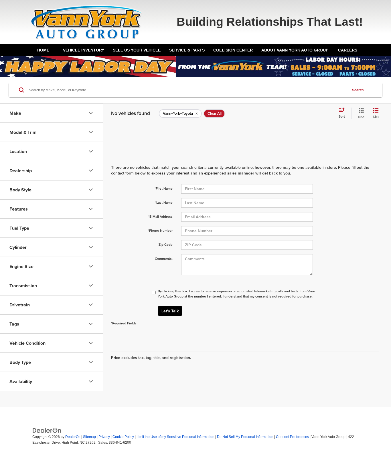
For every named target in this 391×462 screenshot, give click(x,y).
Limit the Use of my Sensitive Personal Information (175, 437)
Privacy (104, 437)
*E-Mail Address (160, 216)
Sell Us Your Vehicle (137, 50)
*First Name (164, 188)
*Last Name (164, 202)
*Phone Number (160, 230)
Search (358, 90)
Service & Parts (187, 50)
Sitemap (89, 437)
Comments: (164, 258)
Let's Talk (170, 311)
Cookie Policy (123, 437)
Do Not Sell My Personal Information (245, 437)
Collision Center (233, 50)
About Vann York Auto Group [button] (294, 50)
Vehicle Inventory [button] (83, 50)
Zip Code (166, 244)
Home (43, 50)
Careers (347, 50)
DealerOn (72, 437)
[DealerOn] (47, 430)
